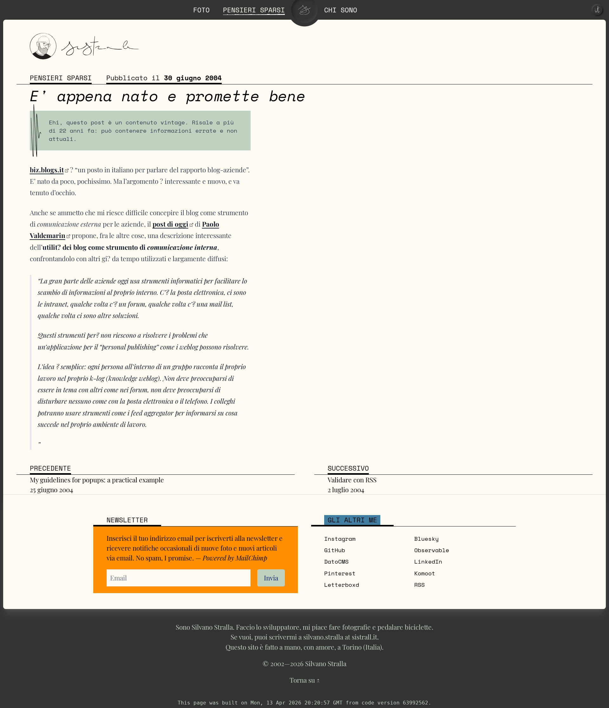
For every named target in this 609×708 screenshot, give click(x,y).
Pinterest (340, 573)
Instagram (340, 538)
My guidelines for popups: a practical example (97, 479)
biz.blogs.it (47, 169)
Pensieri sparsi (61, 78)
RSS (419, 584)
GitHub (334, 550)
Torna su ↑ (305, 679)
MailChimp (251, 557)
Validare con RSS (352, 479)
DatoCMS (336, 561)
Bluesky (426, 538)
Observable (431, 550)
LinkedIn (428, 561)
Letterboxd (341, 584)
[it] (597, 10)
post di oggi (170, 223)
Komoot (424, 573)
